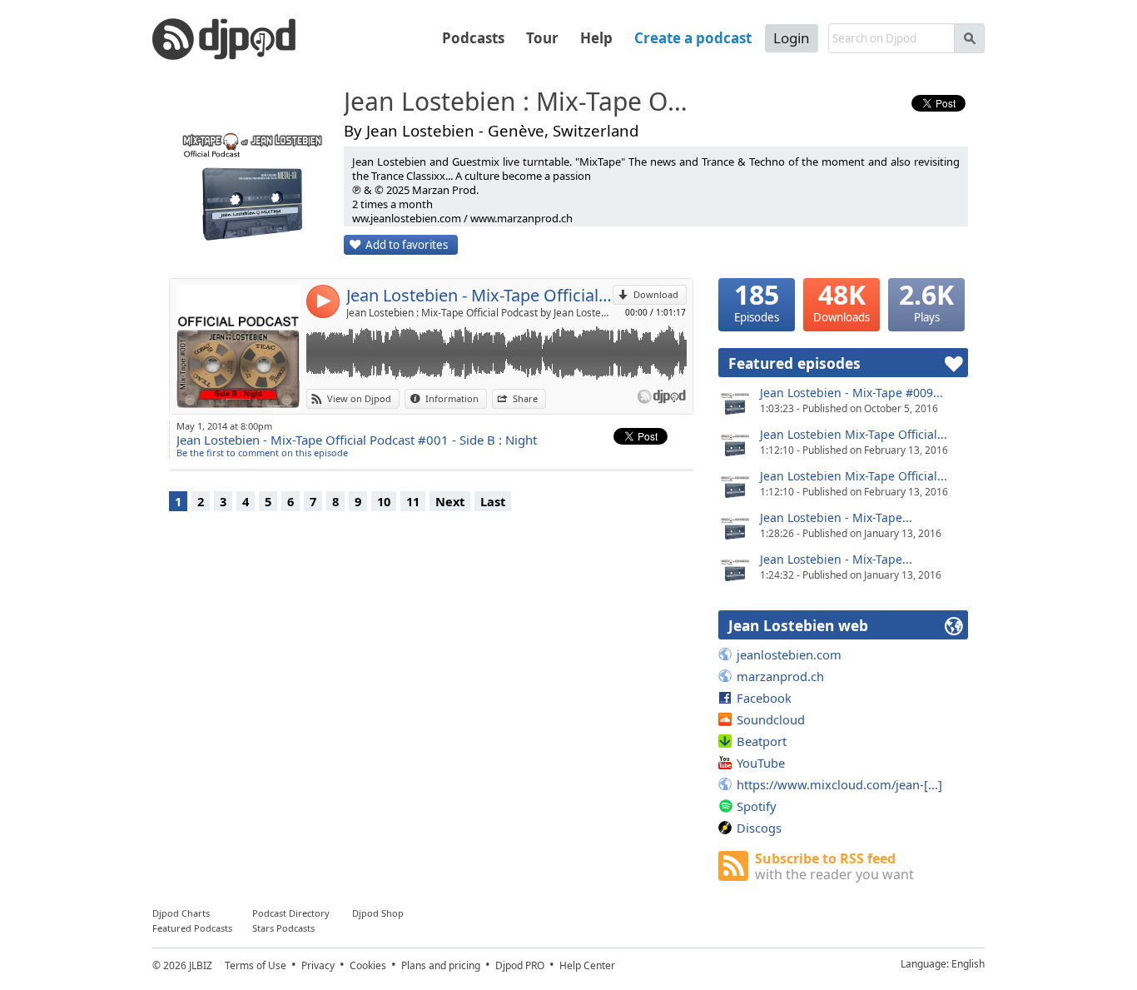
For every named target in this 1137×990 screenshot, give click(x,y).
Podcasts (473, 37)
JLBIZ (200, 965)
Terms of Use (255, 965)
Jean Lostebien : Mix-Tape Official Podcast (523, 102)
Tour (542, 37)
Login (791, 37)
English (968, 964)
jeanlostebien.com (789, 654)
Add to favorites (406, 244)
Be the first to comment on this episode (262, 452)
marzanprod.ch (780, 676)
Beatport (762, 741)
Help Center (587, 965)
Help (596, 37)
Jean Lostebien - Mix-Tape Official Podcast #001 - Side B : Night (479, 295)
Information (452, 398)
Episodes (756, 301)
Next (449, 501)
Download (655, 294)
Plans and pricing (440, 965)
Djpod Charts (181, 913)
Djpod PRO (519, 965)
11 (413, 501)
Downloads (841, 301)
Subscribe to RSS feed (834, 866)
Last (492, 501)
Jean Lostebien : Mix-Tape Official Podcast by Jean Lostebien (479, 313)
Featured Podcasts (192, 928)
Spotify (756, 806)
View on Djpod (359, 398)
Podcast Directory (291, 913)
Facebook (764, 697)
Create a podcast (693, 37)
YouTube (761, 762)
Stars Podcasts (283, 928)
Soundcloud (771, 719)
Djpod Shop (378, 913)
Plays (926, 301)
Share (525, 398)
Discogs (759, 827)
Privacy (318, 965)
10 (383, 501)
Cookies (368, 965)
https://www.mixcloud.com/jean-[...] (839, 784)
